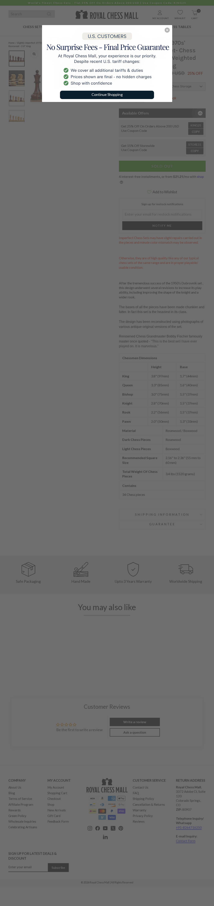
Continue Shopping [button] (107, 94)
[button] (167, 30)
